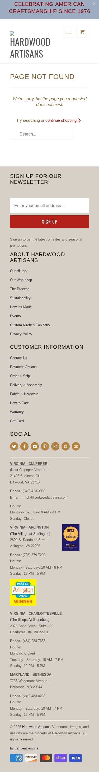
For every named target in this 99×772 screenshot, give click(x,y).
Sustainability (20, 298)
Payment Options (23, 367)
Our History (18, 271)
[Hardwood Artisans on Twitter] (14, 446)
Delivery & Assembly (26, 385)
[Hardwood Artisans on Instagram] (55, 446)
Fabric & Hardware (24, 394)
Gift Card (17, 421)
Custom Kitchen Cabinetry (30, 325)
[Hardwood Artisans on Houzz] (66, 446)
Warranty (17, 412)
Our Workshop (21, 280)
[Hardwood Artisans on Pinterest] (45, 446)
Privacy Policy (21, 334)
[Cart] (82, 32)
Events (15, 316)
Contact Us (18, 358)
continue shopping (61, 120)
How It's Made (21, 307)
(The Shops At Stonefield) (29, 620)
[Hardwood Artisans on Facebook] (24, 446)
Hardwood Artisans (36, 727)
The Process (20, 289)
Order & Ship (20, 376)
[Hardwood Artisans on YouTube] (35, 446)
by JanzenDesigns (24, 748)
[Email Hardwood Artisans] (76, 446)
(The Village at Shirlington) (30, 534)
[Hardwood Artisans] (31, 43)
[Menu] (69, 32)
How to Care (19, 403)
